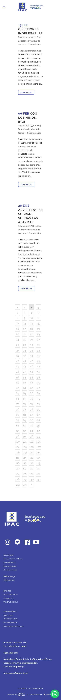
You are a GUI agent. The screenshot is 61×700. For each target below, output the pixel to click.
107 (38, 447)
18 (31, 328)
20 (17, 334)
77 (24, 409)
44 (17, 366)
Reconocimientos (10, 570)
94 (31, 430)
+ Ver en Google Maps (14, 666)
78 (31, 409)
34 (31, 350)
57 (24, 382)
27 (38, 339)
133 (25, 484)
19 (38, 328)
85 (24, 420)
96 (17, 436)
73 (24, 404)
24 (17, 339)
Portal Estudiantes (10, 622)
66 (31, 393)
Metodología (9, 576)
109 (24, 452)
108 (17, 452)
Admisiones (9, 580)
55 (38, 377)
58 (31, 382)
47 (38, 366)
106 (31, 447)
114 (31, 457)
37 (24, 355)
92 (17, 430)
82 (31, 414)
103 (38, 441)
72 (17, 404)
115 (38, 457)
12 (17, 323)
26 (31, 339)
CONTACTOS (8, 598)
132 (18, 484)
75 (38, 404)
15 (38, 323)
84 (17, 420)
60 (17, 387)
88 (17, 425)
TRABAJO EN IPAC (11, 602)
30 (31, 344)
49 (24, 371)
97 (24, 436)
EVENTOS (7, 591)
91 (38, 425)
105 (25, 447)
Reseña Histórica (10, 566)
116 (18, 463)
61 (24, 387)
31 (38, 344)
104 (17, 447)
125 (25, 473)
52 (17, 377)
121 (24, 468)
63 (38, 387)
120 (18, 468)
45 (24, 366)
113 (24, 457)
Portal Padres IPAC (10, 619)
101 (25, 441)
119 (38, 463)
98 (31, 436)
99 (38, 436)
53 (24, 377)
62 (31, 387)
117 (24, 463)
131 (38, 479)
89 (24, 425)
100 (17, 441)
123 (38, 468)
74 (31, 404)
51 (38, 371)
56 (17, 382)
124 (18, 473)
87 (38, 420)
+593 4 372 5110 (11, 653)
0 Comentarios (34, 44)
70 (31, 398)
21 (24, 334)
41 (24, 361)
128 (18, 479)
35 (38, 350)
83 (38, 414)
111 (38, 452)
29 (24, 344)
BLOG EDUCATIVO (11, 595)
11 (38, 318)
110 (31, 452)
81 (24, 414)
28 (17, 344)
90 (31, 425)
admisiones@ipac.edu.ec (16, 673)
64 (17, 393)
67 (38, 393)
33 (24, 350)
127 (38, 473)
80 (17, 414)
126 (31, 473)
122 (31, 468)
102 (31, 441)
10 (31, 318)
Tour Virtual (8, 615)
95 (38, 430)
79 (38, 409)
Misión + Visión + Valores (13, 559)
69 (24, 398)
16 (17, 328)
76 (17, 409)
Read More (26, 92)
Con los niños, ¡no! (27, 117)
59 (38, 382)
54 (31, 377)
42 (31, 361)
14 (31, 323)
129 (25, 479)
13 (24, 323)
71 (38, 398)
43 (38, 361)
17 (24, 328)
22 (31, 334)
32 (17, 350)
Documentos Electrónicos (13, 626)
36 (17, 355)
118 (31, 463)
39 (38, 355)
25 (24, 339)
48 (17, 371)
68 (17, 398)
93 (24, 430)
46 (31, 366)
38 (31, 355)
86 (31, 420)
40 (17, 361)
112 (17, 457)
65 (24, 393)
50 (31, 371)
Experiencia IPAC (10, 611)
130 (32, 479)
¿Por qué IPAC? (9, 563)
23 (38, 334)
